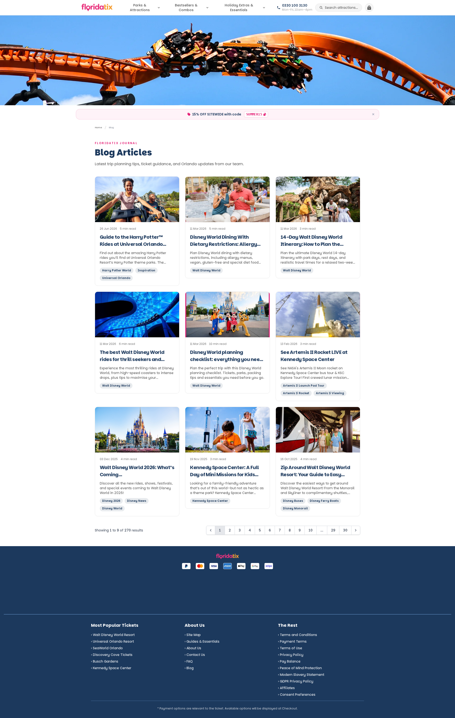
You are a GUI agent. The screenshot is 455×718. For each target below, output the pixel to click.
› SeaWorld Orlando (107, 648)
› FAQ (189, 661)
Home (98, 127)
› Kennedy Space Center (111, 668)
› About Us (193, 648)
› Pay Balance (289, 661)
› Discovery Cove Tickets (111, 654)
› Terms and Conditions (297, 634)
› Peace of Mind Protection (300, 668)
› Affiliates (286, 688)
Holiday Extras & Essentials (239, 7)
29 (333, 530)
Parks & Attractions (140, 7)
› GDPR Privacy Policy (295, 681)
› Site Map (193, 634)
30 (345, 530)
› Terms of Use (290, 648)
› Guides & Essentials (202, 641)
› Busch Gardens (104, 661)
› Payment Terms (292, 641)
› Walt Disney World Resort (113, 634)
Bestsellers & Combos (186, 7)
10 (311, 530)
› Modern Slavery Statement (301, 674)
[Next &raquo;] (355, 530)
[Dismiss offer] (373, 114)
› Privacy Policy (290, 654)
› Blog (189, 668)
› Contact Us (195, 654)
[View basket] (369, 7)
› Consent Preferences (296, 694)
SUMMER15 (257, 114)
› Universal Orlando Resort (112, 641)
